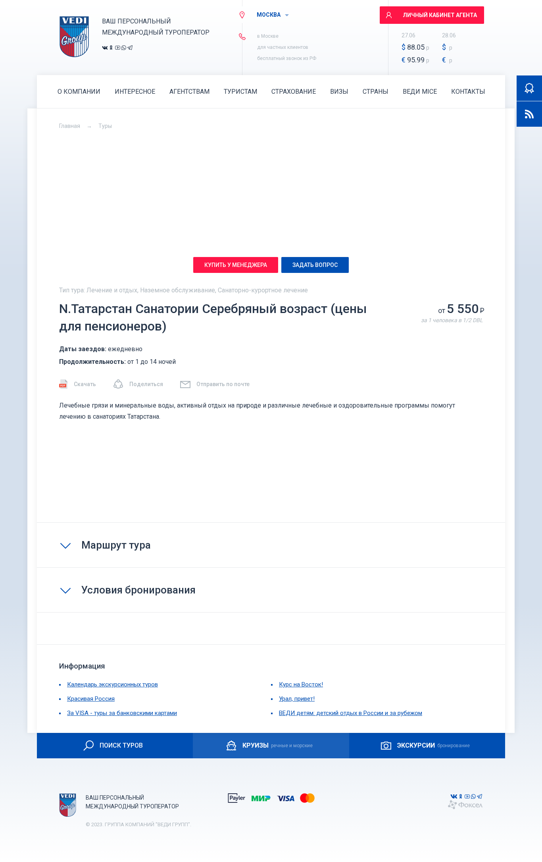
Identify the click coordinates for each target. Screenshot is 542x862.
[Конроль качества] (529, 88)
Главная (69, 126)
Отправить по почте (223, 384)
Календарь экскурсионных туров (112, 684)
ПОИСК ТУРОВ (121, 745)
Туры (105, 126)
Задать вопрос (315, 265)
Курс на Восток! (301, 684)
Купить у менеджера (235, 265)
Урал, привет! (297, 698)
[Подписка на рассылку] (529, 114)
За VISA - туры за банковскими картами (122, 713)
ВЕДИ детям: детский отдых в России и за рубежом (350, 713)
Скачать (85, 384)
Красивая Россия (91, 698)
